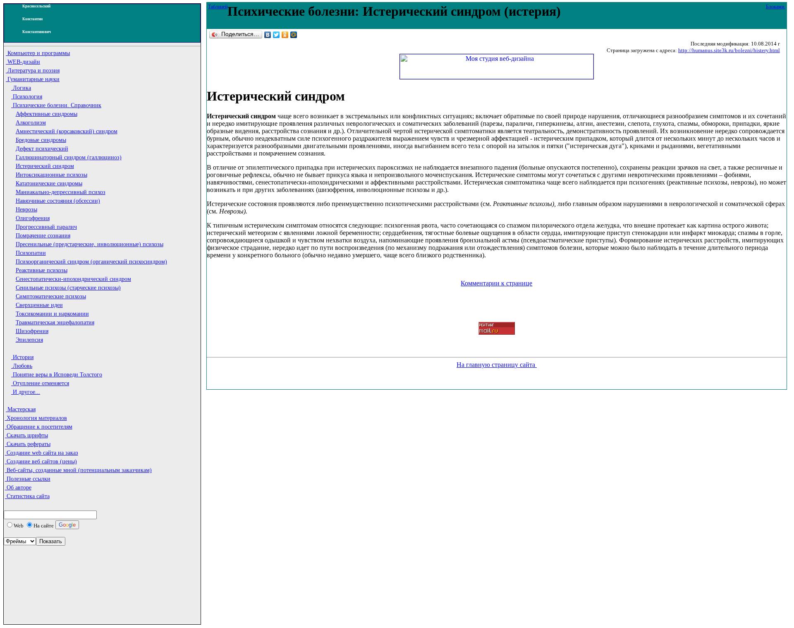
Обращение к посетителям (38, 427)
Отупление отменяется (40, 383)
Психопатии (31, 253)
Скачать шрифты (26, 435)
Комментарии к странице (496, 283)
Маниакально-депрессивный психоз (60, 192)
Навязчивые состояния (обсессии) (58, 201)
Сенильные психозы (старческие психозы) (68, 288)
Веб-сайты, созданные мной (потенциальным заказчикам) (78, 470)
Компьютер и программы (38, 53)
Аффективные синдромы (46, 114)
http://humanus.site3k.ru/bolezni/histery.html (729, 50)
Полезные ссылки (27, 479)
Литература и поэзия (33, 70)
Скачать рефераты (27, 444)
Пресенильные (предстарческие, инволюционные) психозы (89, 244)
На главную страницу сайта (497, 364)
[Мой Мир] (293, 34)
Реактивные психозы (41, 270)
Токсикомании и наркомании (52, 314)
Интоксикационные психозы (51, 175)
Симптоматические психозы (51, 296)
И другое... (25, 392)
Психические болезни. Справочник (56, 105)
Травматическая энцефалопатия (55, 322)
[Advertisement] (41, 571)
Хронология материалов (36, 418)
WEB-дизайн (23, 62)
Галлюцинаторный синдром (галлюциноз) (69, 157)
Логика (21, 88)
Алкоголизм (31, 123)
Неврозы (26, 209)
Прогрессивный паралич (46, 227)
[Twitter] (276, 34)
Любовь (21, 366)
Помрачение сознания (43, 236)
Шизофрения (32, 331)
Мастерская (21, 409)
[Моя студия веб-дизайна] (496, 76)
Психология (26, 96)
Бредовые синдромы (41, 140)
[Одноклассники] (285, 34)
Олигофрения (33, 218)
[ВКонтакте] (267, 34)
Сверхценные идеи (39, 305)
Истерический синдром (45, 166)
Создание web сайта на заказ (41, 453)
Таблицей (217, 7)
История (22, 357)
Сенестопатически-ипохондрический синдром (73, 279)
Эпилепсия (29, 340)
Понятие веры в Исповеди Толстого (56, 375)
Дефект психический (42, 149)
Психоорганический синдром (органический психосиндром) (91, 262)
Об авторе (18, 487)
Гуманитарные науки (33, 79)
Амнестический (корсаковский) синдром (66, 131)
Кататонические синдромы (49, 183)
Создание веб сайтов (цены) (41, 461)
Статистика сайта (27, 496)
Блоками (775, 7)
